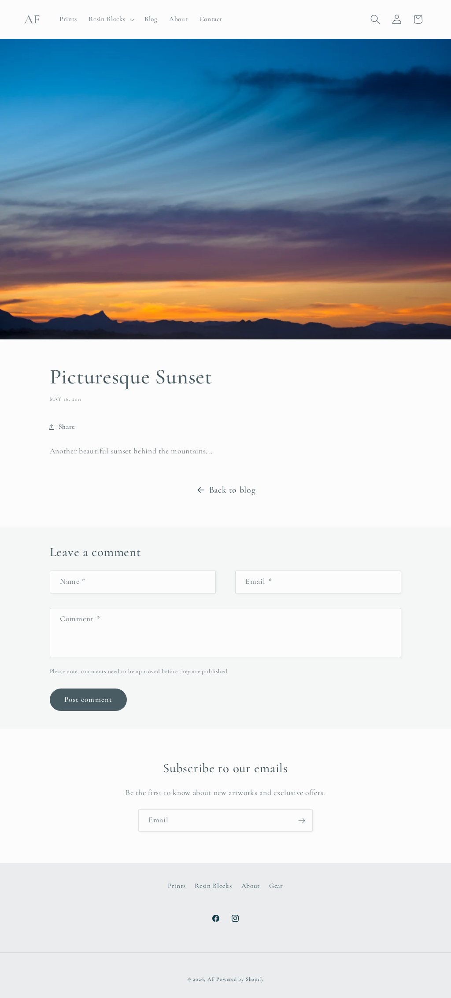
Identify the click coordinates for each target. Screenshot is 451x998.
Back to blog (232, 490)
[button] (111, 19)
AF (211, 979)
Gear (276, 886)
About (250, 886)
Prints (176, 886)
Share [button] (67, 427)
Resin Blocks (213, 886)
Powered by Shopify (240, 979)
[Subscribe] (301, 820)
